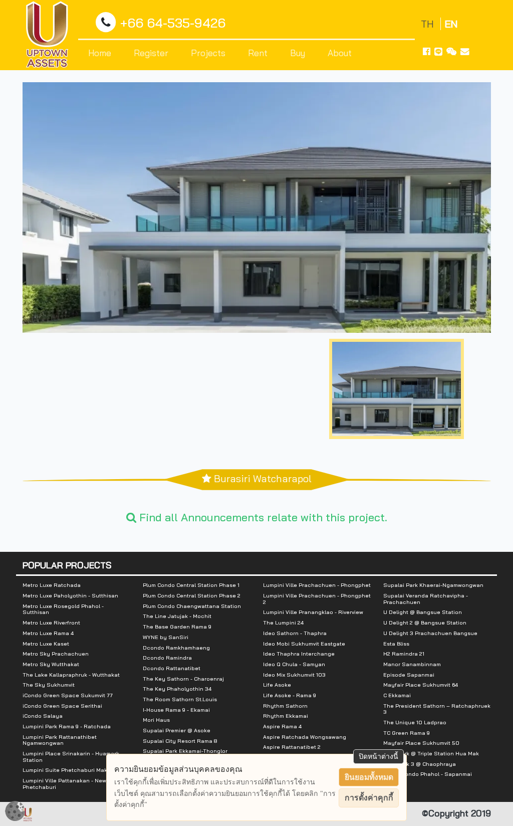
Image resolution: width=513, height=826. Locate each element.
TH (428, 24)
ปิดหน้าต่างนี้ (378, 756)
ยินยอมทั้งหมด (369, 777)
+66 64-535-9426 (172, 23)
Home (99, 52)
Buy (297, 52)
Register (151, 52)
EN (451, 24)
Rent (258, 52)
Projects (208, 52)
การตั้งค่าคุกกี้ (369, 797)
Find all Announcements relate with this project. (261, 517)
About (340, 52)
